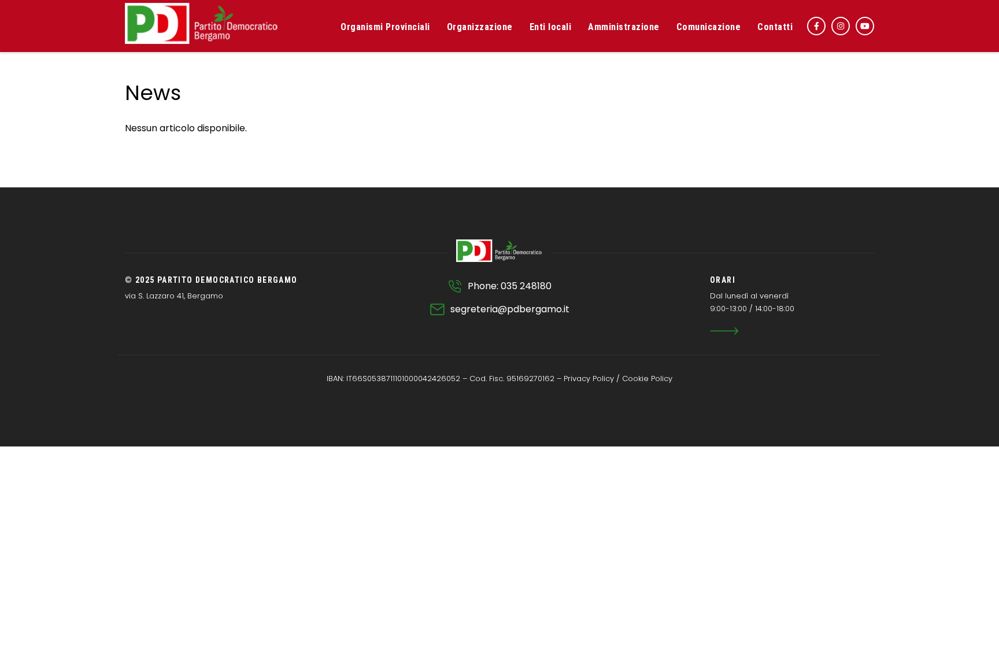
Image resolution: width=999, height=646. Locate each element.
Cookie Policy (647, 378)
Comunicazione (708, 26)
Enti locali (551, 26)
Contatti (775, 26)
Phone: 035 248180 (510, 286)
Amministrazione (624, 26)
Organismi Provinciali (385, 26)
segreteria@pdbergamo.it (509, 309)
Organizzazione (480, 26)
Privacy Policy (589, 378)
